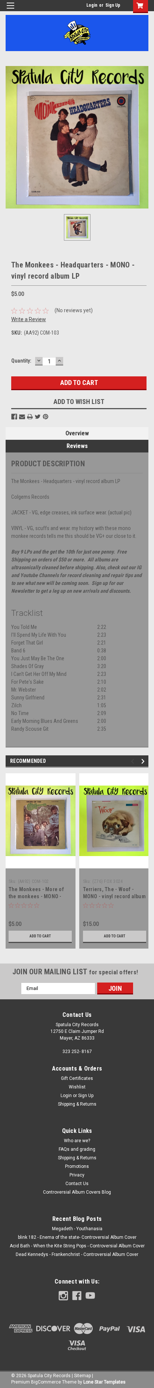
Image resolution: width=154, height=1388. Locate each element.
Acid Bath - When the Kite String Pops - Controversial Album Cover (77, 1245)
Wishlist (77, 1087)
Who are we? (77, 1140)
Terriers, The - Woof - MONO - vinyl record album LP (114, 896)
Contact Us (77, 1183)
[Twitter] (38, 417)
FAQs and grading (77, 1149)
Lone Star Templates (104, 1382)
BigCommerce (46, 1382)
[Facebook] (14, 417)
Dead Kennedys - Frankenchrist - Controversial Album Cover (77, 1254)
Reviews (77, 445)
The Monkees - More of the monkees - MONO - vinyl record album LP (36, 896)
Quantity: (21, 361)
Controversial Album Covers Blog (77, 1192)
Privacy (77, 1175)
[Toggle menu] (10, 10)
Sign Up (112, 5)
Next (144, 761)
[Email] (22, 417)
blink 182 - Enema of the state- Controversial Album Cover (77, 1237)
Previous (133, 761)
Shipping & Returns (77, 1104)
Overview (77, 433)
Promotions (77, 1166)
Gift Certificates (77, 1078)
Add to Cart (40, 936)
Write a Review (28, 319)
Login (91, 5)
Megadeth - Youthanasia (77, 1228)
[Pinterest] (46, 417)
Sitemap (82, 1375)
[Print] (30, 417)
